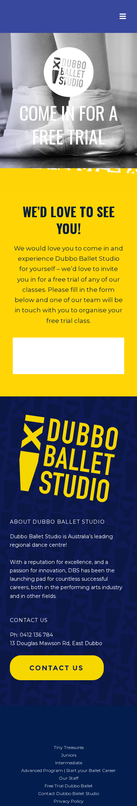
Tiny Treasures (69, 747)
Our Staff (69, 778)
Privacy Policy (69, 801)
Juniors (68, 755)
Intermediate (68, 762)
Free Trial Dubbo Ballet (69, 785)
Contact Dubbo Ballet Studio (68, 793)
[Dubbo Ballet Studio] (18, 721)
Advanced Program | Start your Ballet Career (68, 770)
